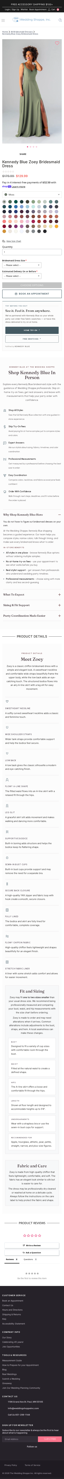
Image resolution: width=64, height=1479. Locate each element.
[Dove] (33, 231)
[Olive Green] (27, 202)
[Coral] (45, 216)
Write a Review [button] (33, 1245)
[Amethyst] (33, 211)
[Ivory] (16, 231)
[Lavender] (45, 211)
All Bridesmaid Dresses (22, 32)
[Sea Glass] (45, 202)
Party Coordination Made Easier (24, 615)
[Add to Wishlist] (57, 43)
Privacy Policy (10, 1465)
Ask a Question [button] (33, 1252)
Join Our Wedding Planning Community (21, 1388)
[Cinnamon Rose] (27, 216)
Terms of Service (32, 1465)
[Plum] (27, 211)
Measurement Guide (12, 1360)
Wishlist (24, 9)
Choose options (32, 285)
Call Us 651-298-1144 (19, 1414)
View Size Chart (13, 241)
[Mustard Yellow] (4, 231)
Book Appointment (38, 9)
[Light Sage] (39, 202)
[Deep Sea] (51, 202)
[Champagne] (45, 226)
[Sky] (27, 207)
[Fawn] (33, 226)
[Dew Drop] (10, 231)
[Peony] (27, 221)
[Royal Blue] (16, 211)
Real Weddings (9, 1374)
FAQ (4, 1319)
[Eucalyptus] (10, 202)
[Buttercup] (51, 226)
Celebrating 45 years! (12, 1342)
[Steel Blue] (56, 207)
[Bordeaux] (56, 221)
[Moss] (4, 202)
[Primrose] (22, 226)
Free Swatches (32, 339)
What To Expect (13, 594)
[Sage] (33, 202)
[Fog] (39, 207)
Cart (55, 9)
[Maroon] (51, 221)
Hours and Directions (12, 1309)
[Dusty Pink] (10, 216)
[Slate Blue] (45, 207)
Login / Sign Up (12, 9)
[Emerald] (16, 202)
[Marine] (10, 207)
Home (5, 32)
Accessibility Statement (13, 1323)
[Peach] (10, 221)
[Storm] (51, 207)
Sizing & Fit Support (16, 605)
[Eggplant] (22, 211)
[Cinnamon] (39, 221)
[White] (22, 231)
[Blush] (16, 221)
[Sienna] (22, 216)
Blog (4, 1369)
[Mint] (33, 207)
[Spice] (39, 216)
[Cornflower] (22, 207)
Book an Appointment (12, 1300)
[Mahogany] (4, 226)
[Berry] (33, 221)
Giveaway (7, 1383)
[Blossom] (22, 221)
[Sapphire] (10, 211)
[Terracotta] (51, 216)
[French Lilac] (39, 211)
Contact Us (7, 1305)
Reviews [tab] (10, 1259)
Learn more (18, 186)
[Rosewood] (16, 216)
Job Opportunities (11, 1346)
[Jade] (56, 202)
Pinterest (41, 1451)
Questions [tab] (28, 1259)
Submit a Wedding (11, 1378)
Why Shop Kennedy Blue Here (23, 514)
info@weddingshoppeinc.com (23, 1408)
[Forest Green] (22, 202)
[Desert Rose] (4, 216)
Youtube (34, 1451)
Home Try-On (32, 330)
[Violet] (56, 211)
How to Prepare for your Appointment (20, 1365)
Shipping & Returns (11, 1314)
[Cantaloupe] (4, 221)
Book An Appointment (34, 293)
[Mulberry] (16, 226)
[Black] (45, 231)
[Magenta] (10, 226)
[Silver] (27, 231)
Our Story (7, 1337)
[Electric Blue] (16, 207)
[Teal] (4, 207)
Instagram (27, 1451)
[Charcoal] (39, 231)
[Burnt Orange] (33, 216)
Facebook (21, 1451)
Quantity (7, 246)
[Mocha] (27, 226)
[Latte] (39, 226)
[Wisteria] (51, 211)
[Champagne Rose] (56, 216)
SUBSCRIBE (50, 1439)
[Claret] (45, 221)
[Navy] (4, 211)
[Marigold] (56, 226)
